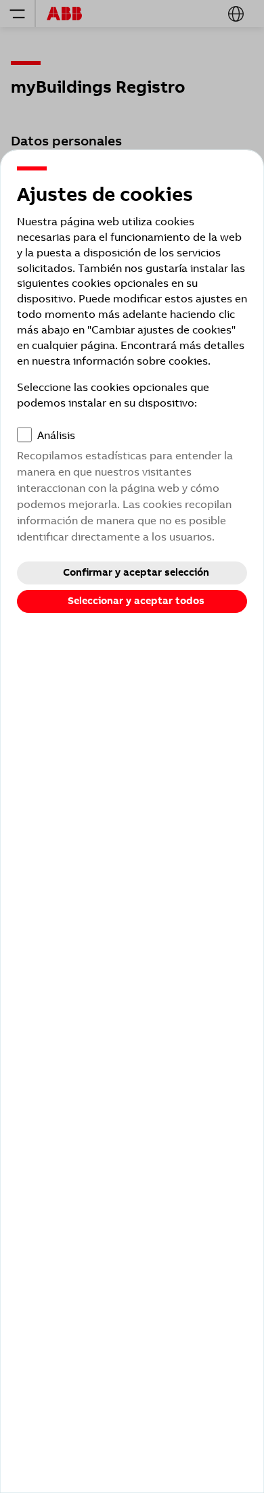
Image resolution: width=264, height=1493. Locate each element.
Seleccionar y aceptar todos (136, 600)
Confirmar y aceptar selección (136, 572)
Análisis (56, 435)
